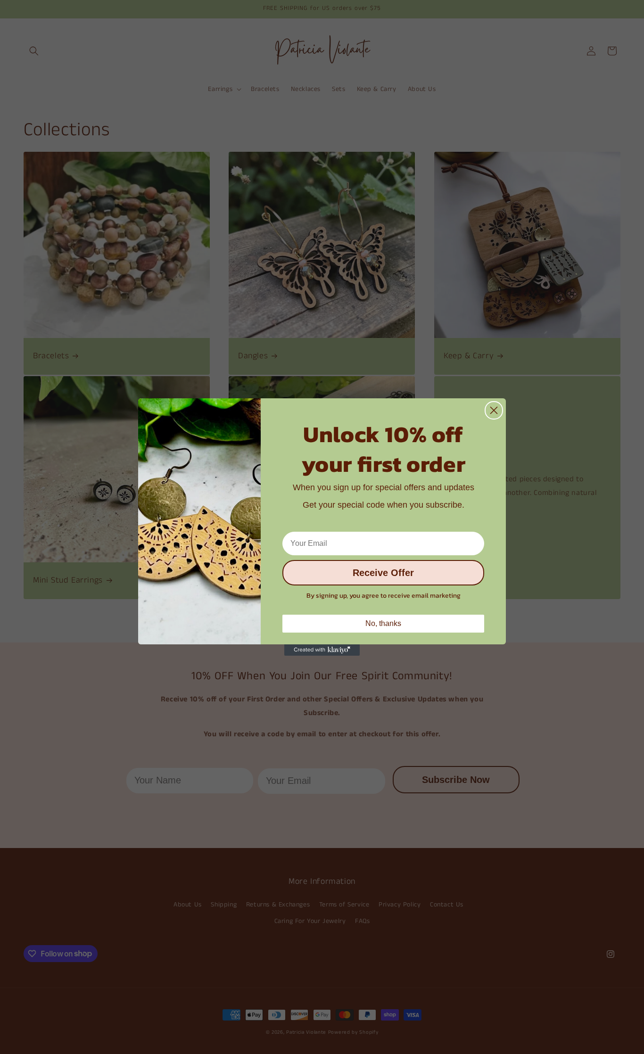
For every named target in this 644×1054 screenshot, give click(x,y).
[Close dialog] (494, 410)
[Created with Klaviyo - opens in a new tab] (322, 650)
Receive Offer (383, 573)
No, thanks (383, 623)
